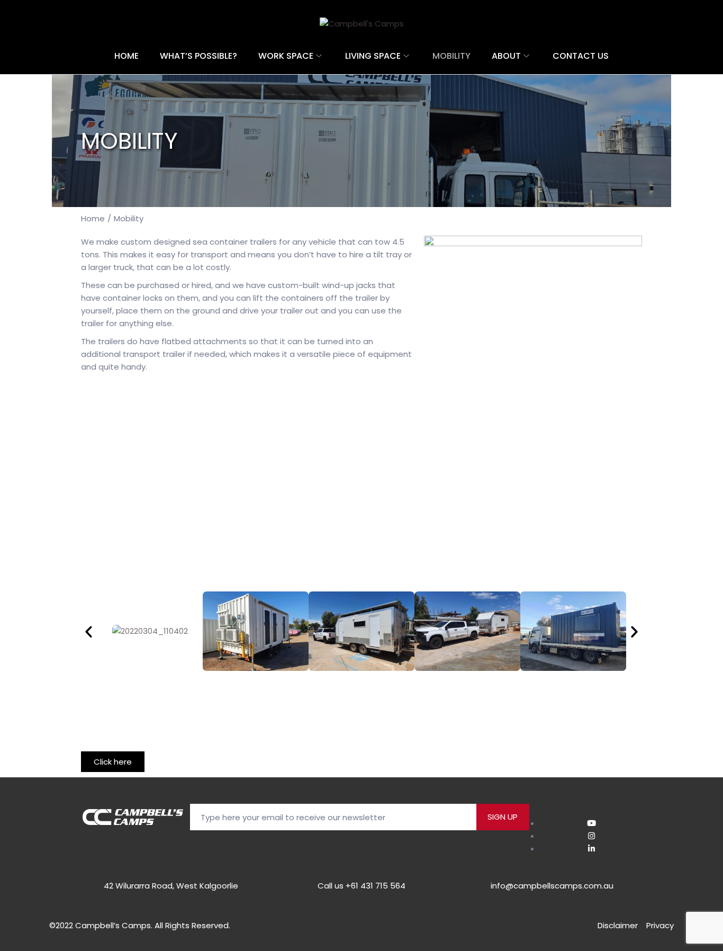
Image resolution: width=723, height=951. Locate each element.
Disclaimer (618, 925)
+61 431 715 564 (375, 885)
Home (93, 218)
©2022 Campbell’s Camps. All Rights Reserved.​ (139, 925)
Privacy (660, 925)
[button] (88, 631)
